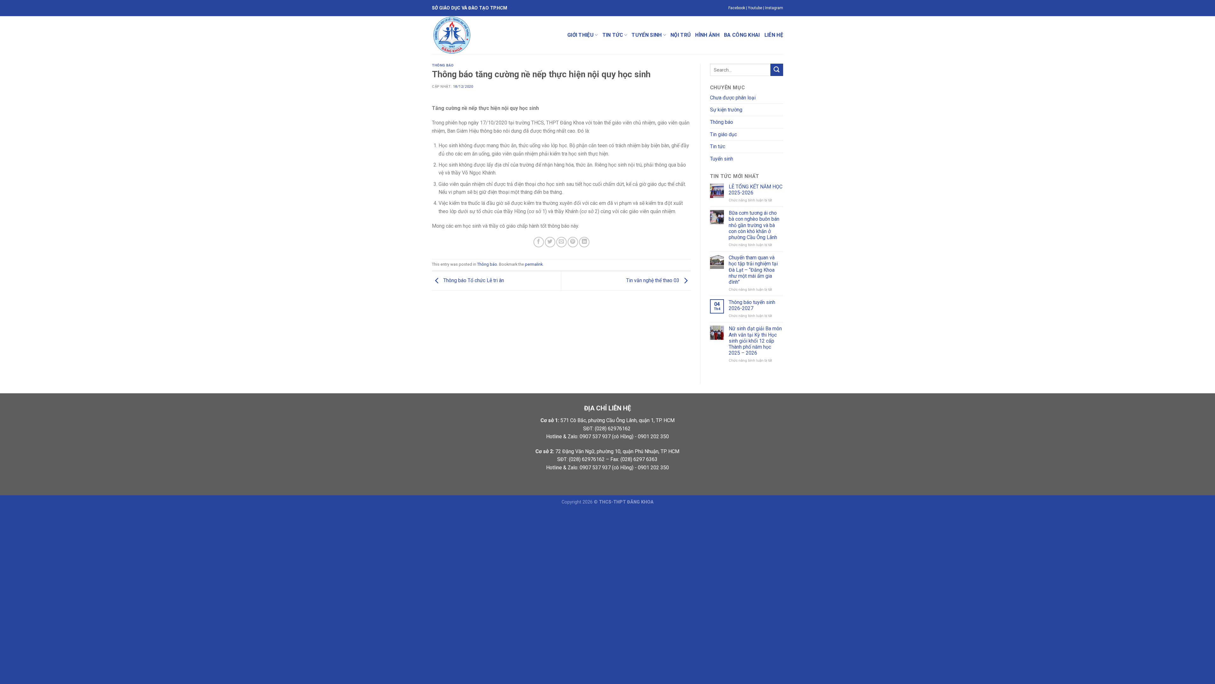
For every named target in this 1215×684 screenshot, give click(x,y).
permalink (534, 264)
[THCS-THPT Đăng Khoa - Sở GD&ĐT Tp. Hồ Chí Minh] (487, 35)
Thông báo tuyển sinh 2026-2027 (752, 305)
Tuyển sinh (647, 35)
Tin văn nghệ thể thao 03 (653, 280)
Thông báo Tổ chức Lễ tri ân (473, 280)
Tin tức (612, 35)
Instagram (774, 8)
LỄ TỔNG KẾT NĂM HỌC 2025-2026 (755, 190)
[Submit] (776, 70)
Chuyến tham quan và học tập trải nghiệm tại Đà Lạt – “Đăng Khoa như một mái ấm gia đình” (753, 270)
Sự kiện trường (726, 110)
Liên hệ (773, 35)
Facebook (736, 8)
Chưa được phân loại (733, 98)
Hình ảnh (707, 35)
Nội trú (680, 35)
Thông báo (443, 65)
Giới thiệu (580, 35)
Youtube (755, 8)
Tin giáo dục (723, 134)
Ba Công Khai (742, 35)
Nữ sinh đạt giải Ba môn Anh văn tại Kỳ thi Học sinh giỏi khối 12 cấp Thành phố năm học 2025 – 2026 (755, 341)
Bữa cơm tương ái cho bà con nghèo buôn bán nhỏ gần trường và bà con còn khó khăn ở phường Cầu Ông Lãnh (754, 225)
